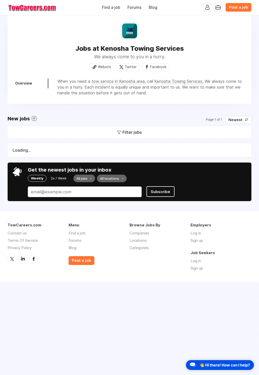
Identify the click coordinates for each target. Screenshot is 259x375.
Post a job (238, 7)
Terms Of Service (23, 240)
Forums (134, 7)
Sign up (196, 240)
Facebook (158, 67)
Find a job (111, 7)
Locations (138, 240)
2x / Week (59, 178)
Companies (139, 233)
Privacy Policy (20, 247)
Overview (23, 83)
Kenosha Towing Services (178, 81)
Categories (139, 247)
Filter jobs (132, 132)
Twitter (131, 67)
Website (104, 67)
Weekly (37, 178)
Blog (153, 7)
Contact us (17, 233)
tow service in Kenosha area (118, 81)
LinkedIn (22, 259)
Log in (195, 233)
